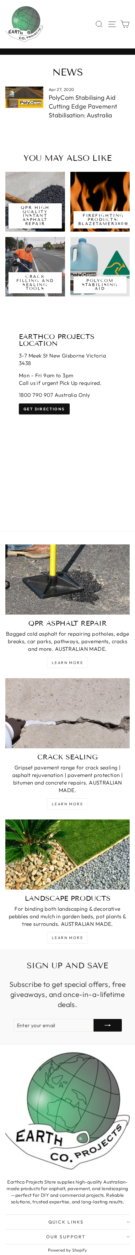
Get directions (44, 409)
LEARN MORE (67, 804)
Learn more (67, 662)
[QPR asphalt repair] (67, 579)
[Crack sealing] (67, 713)
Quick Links (66, 1222)
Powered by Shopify (67, 1249)
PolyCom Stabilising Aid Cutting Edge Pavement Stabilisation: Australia (83, 106)
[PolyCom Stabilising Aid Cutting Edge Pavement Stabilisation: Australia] (24, 97)
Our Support (66, 1237)
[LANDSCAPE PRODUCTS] (67, 854)
